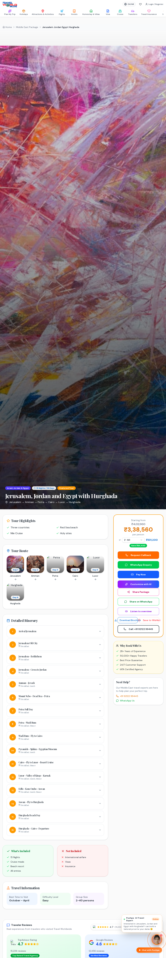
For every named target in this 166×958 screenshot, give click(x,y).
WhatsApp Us (127, 700)
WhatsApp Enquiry (141, 564)
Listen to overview (141, 611)
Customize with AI (140, 584)
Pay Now (141, 574)
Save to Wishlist (151, 620)
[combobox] (133, 540)
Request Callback (141, 555)
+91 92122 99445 (129, 696)
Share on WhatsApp (141, 601)
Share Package (140, 591)
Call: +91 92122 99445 (141, 629)
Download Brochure (129, 620)
